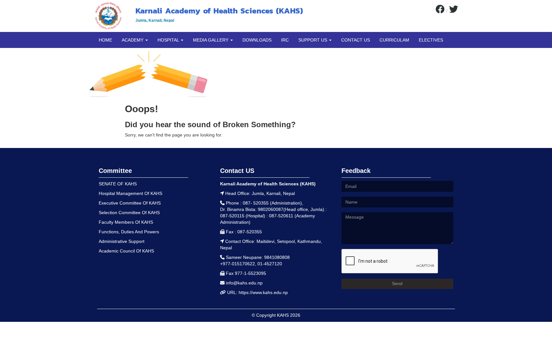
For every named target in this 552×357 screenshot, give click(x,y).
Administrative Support (121, 241)
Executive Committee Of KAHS (130, 203)
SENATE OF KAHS (118, 183)
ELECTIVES (431, 40)
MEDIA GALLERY (211, 40)
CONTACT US (355, 40)
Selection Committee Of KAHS (129, 212)
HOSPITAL (168, 40)
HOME (105, 40)
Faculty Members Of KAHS (126, 222)
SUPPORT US (313, 40)
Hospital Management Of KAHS (130, 193)
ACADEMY (133, 40)
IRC (285, 40)
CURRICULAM (394, 40)
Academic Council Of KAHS (126, 250)
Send (397, 283)
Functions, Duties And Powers (129, 231)
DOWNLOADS (257, 40)
